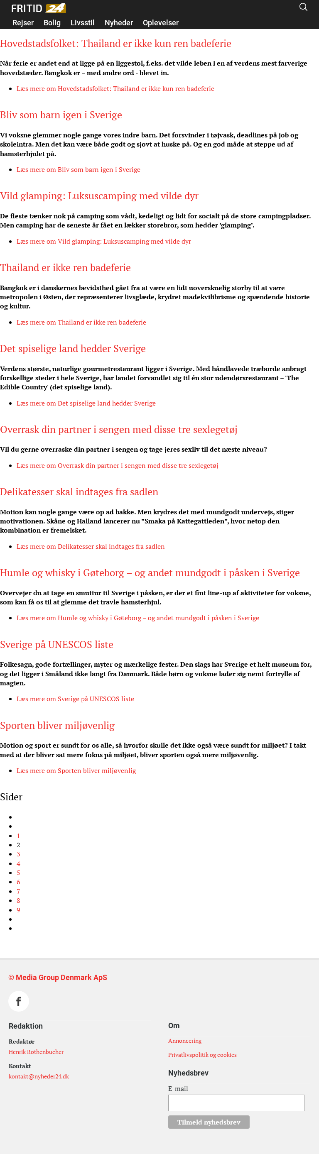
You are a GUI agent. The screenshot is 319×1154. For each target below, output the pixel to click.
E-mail (178, 1088)
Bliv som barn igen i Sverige (61, 114)
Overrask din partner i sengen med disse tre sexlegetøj (119, 429)
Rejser (23, 22)
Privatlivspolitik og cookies (202, 1055)
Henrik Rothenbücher (36, 1052)
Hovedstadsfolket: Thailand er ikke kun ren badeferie (115, 43)
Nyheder (119, 22)
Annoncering (184, 1040)
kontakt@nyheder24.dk (39, 1076)
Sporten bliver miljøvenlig (57, 725)
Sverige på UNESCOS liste (56, 644)
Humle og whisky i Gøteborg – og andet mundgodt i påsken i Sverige (150, 572)
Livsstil (83, 22)
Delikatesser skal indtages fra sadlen (79, 491)
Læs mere (115, 88)
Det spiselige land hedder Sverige (73, 348)
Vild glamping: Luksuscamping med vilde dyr (99, 195)
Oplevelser (161, 22)
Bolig (52, 22)
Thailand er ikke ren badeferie (65, 267)
